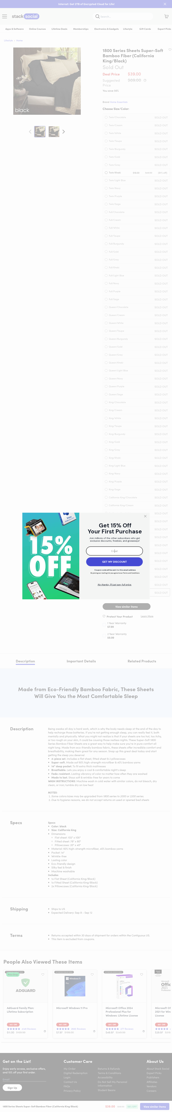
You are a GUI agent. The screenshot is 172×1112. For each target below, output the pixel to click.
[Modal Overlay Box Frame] (86, 556)
